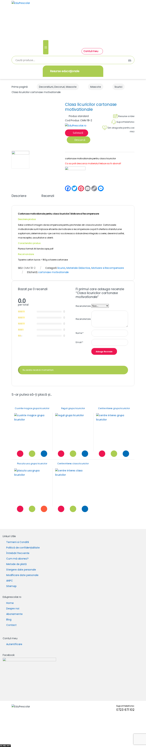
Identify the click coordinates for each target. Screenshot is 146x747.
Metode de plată (16, 564)
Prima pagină (20, 87)
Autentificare (14, 644)
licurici (118, 87)
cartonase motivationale (53, 272)
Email (79, 342)
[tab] (19, 197)
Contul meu (91, 51)
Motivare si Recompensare (85, 213)
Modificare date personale (22, 575)
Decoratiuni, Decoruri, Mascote (58, 87)
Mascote (95, 87)
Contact (11, 625)
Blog (8, 619)
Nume (80, 333)
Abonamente (14, 614)
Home (10, 603)
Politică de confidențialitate (23, 547)
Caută (130, 60)
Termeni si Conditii (17, 542)
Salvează (78, 132)
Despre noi (12, 608)
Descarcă (79, 140)
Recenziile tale (83, 306)
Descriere (19, 196)
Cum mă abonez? (17, 558)
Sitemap (11, 586)
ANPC (9, 580)
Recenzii (47, 196)
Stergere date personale (21, 569)
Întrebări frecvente (17, 553)
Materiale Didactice (78, 268)
